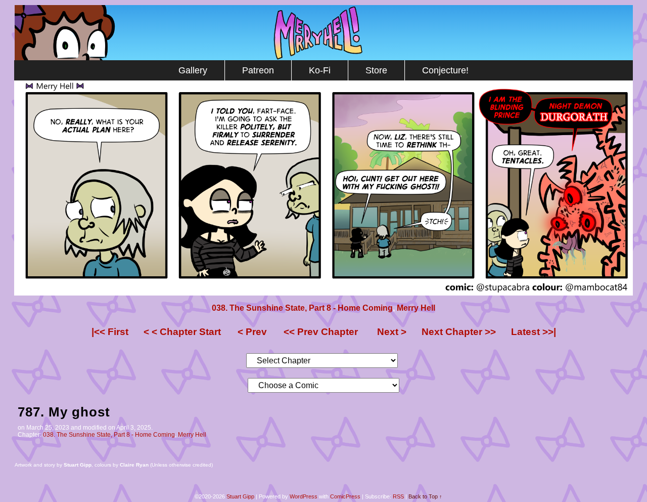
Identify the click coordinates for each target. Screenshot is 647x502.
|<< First (109, 331)
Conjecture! (445, 70)
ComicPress (345, 496)
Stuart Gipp (240, 496)
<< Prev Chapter (321, 331)
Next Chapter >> (459, 331)
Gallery (192, 70)
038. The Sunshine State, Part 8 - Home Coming (302, 308)
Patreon (258, 70)
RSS (398, 496)
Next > (391, 331)
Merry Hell (324, 32)
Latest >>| (533, 331)
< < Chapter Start (182, 331)
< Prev (252, 331)
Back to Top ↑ (425, 496)
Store (376, 70)
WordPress (303, 496)
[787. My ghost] (323, 293)
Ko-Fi (320, 70)
